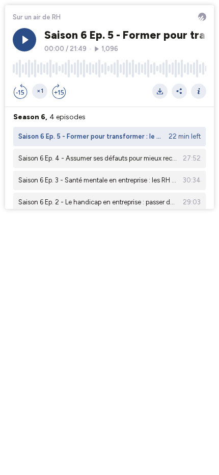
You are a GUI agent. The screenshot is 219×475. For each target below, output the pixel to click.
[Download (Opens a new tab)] (160, 91)
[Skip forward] (59, 91)
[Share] (179, 91)
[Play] (24, 39)
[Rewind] (20, 91)
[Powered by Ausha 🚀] (202, 17)
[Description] (198, 91)
